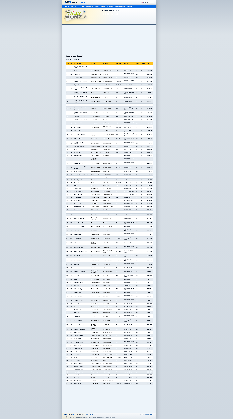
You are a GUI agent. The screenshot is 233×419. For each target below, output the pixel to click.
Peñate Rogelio (107, 183)
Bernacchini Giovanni (108, 255)
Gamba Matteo (95, 234)
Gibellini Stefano (95, 335)
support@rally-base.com (148, 414)
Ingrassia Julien (107, 116)
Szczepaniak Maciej (108, 134)
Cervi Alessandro (107, 194)
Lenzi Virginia (106, 191)
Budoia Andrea (107, 342)
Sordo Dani (94, 93)
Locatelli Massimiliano (94, 324)
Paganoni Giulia (107, 218)
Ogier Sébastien (95, 116)
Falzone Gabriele (107, 307)
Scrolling (129, 6)
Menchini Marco (107, 279)
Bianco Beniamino (107, 226)
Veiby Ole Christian (96, 81)
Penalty (97, 6)
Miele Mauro (94, 268)
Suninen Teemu (95, 101)
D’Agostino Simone (108, 380)
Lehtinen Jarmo (107, 101)
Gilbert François (107, 366)
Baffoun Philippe (95, 289)
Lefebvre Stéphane (93, 242)
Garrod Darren (106, 185)
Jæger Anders (106, 159)
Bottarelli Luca (95, 264)
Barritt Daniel (106, 85)
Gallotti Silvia (106, 212)
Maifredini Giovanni (108, 363)
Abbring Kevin (95, 238)
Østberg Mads (95, 70)
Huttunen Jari (94, 131)
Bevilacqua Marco (107, 345)
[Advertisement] (164, 28)
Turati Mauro (106, 223)
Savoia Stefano (107, 188)
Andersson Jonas (107, 81)
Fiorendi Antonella (107, 354)
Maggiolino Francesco (106, 324)
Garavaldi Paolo (107, 304)
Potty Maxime (95, 312)
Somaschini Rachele (94, 329)
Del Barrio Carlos (107, 93)
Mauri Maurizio (95, 320)
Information (89, 6)
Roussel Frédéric (95, 366)
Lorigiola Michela (107, 378)
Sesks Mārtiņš (95, 174)
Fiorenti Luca (94, 351)
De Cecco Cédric (95, 163)
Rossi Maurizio (95, 206)
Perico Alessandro (96, 223)
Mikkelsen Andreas (94, 159)
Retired (103, 6)
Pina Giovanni (106, 230)
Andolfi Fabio (94, 188)
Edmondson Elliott (107, 88)
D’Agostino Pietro (107, 332)
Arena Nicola (106, 234)
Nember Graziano (96, 363)
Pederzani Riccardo (94, 218)
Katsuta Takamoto (96, 85)
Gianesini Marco (95, 292)
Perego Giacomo (95, 372)
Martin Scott (106, 119)
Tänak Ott (93, 108)
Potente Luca (94, 332)
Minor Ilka (105, 316)
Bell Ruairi (93, 185)
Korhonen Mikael (107, 143)
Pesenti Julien (106, 197)
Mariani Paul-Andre (96, 276)
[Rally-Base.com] (75, 2)
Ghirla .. (105, 360)
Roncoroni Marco (95, 282)
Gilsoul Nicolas (107, 113)
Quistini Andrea (107, 300)
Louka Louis (106, 152)
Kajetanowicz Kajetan (94, 134)
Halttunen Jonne (107, 105)
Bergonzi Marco (107, 292)
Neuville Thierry (95, 113)
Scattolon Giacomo (96, 255)
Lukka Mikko (106, 131)
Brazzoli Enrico (95, 155)
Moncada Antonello (108, 357)
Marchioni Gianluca (108, 271)
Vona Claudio (94, 380)
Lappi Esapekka (95, 97)
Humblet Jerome (107, 163)
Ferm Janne (106, 97)
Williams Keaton (107, 167)
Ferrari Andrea (106, 215)
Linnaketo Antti (107, 247)
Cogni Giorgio (95, 209)
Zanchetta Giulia (107, 329)
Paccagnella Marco (96, 226)
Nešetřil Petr (94, 200)
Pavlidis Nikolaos (95, 296)
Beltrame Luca (106, 268)
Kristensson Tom (95, 177)
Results (67, 6)
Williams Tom (94, 309)
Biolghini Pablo (95, 279)
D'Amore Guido (107, 146)
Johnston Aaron (107, 138)
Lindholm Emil (95, 143)
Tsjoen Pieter (106, 238)
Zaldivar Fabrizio (95, 183)
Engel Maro (94, 316)
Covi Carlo (94, 378)
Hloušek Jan (106, 123)
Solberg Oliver (95, 138)
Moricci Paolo (94, 304)
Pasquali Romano (95, 300)
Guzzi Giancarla (107, 351)
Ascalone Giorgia (107, 309)
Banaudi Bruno (106, 348)
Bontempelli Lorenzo (94, 271)
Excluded (110, 6)
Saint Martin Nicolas (108, 289)
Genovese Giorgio (108, 206)
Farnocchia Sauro (107, 260)
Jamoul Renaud (107, 67)
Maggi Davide (95, 338)
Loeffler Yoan (94, 383)
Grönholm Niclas (95, 247)
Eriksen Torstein (107, 70)
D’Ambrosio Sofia (107, 375)
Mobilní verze (89, 414)
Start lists (73, 6)
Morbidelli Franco (95, 77)
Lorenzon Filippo (95, 342)
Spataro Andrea (95, 307)
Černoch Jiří (106, 200)
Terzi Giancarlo (95, 348)
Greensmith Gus (95, 88)
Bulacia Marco (95, 127)
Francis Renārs (107, 174)
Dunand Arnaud (107, 276)
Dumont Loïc (106, 312)
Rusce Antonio (95, 260)
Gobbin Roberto (95, 194)
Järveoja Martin (107, 108)
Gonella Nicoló (107, 338)
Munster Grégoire (96, 152)
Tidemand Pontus (96, 74)
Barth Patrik (106, 74)
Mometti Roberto (107, 369)
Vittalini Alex (94, 360)
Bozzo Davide (106, 320)
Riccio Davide (95, 285)
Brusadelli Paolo (107, 282)
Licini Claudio (106, 372)
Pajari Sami (94, 180)
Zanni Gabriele (107, 209)
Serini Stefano (95, 345)
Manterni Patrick (107, 335)
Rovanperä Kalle (95, 105)
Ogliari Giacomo (95, 171)
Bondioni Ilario (95, 375)
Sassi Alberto (94, 203)
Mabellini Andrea (95, 191)
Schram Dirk (94, 357)
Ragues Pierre (95, 197)
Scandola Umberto (96, 146)
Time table (81, 6)
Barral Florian (106, 383)
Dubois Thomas (107, 243)
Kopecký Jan (94, 123)
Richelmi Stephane (96, 251)
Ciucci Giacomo (107, 171)
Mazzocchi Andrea (96, 212)
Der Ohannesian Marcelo (107, 127)
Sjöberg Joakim (107, 177)
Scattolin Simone (107, 77)
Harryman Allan (107, 296)
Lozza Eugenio (95, 354)
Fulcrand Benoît (107, 149)
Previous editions (120, 6)
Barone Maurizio (107, 155)
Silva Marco (94, 230)
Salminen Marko (107, 180)
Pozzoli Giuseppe (96, 369)
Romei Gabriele (107, 203)
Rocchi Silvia (106, 285)
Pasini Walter (106, 264)
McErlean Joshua (95, 167)
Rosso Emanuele (95, 215)
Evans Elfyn (94, 119)
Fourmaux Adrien (95, 67)
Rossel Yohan (94, 149)
